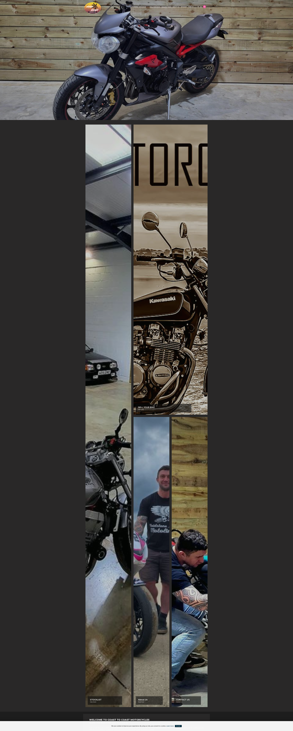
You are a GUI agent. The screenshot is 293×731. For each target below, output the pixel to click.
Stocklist (143, 7)
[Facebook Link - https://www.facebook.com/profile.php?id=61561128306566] (198, 7)
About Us (176, 7)
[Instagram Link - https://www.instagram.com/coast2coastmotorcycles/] (201, 7)
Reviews (184, 7)
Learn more (170, 726)
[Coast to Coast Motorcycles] (92, 7)
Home (136, 7)
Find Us (191, 7)
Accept (178, 726)
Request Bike (166, 7)
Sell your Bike (155, 7)
